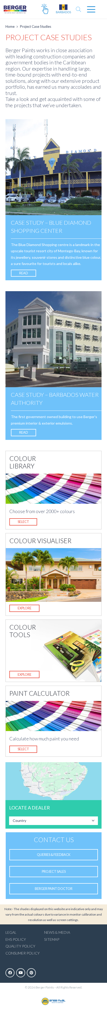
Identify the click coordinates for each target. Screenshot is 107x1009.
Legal (10, 932)
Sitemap (51, 939)
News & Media (57, 932)
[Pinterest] (31, 972)
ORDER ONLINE (44, 9)
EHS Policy (15, 939)
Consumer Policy (22, 953)
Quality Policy (20, 946)
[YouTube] (20, 972)
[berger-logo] (15, 9)
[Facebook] (10, 972)
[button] (78, 9)
